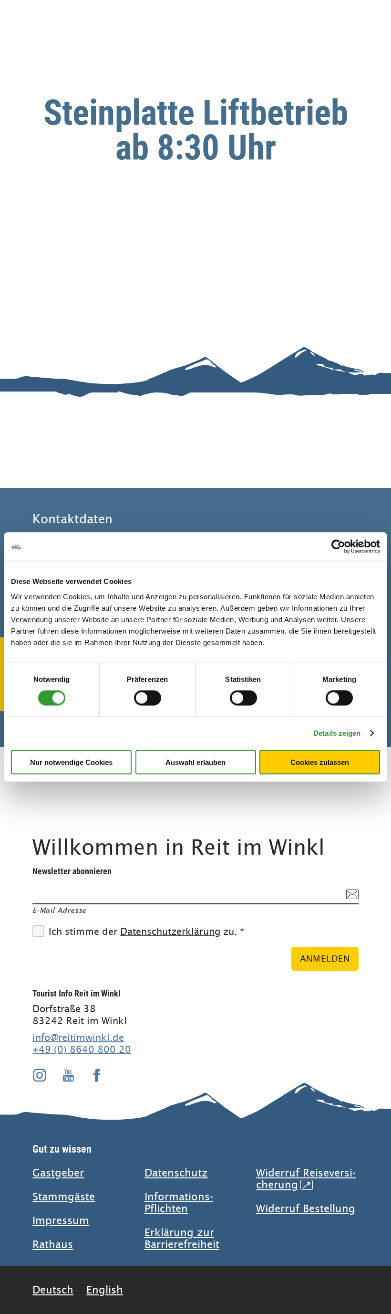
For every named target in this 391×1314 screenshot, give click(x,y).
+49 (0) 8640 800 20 (81, 1049)
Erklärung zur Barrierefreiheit (181, 1238)
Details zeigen (336, 733)
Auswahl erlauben (195, 762)
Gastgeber (58, 1173)
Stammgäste (63, 1197)
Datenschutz (176, 1173)
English (104, 1290)
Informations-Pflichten (178, 1203)
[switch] (147, 698)
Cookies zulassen (319, 762)
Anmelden (325, 959)
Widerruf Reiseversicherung (306, 1179)
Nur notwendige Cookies (71, 762)
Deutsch (52, 1290)
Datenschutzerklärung (170, 931)
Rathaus (52, 1244)
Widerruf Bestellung (305, 1209)
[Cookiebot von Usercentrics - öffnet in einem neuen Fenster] (338, 547)
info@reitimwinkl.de (78, 1037)
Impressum (60, 1221)
